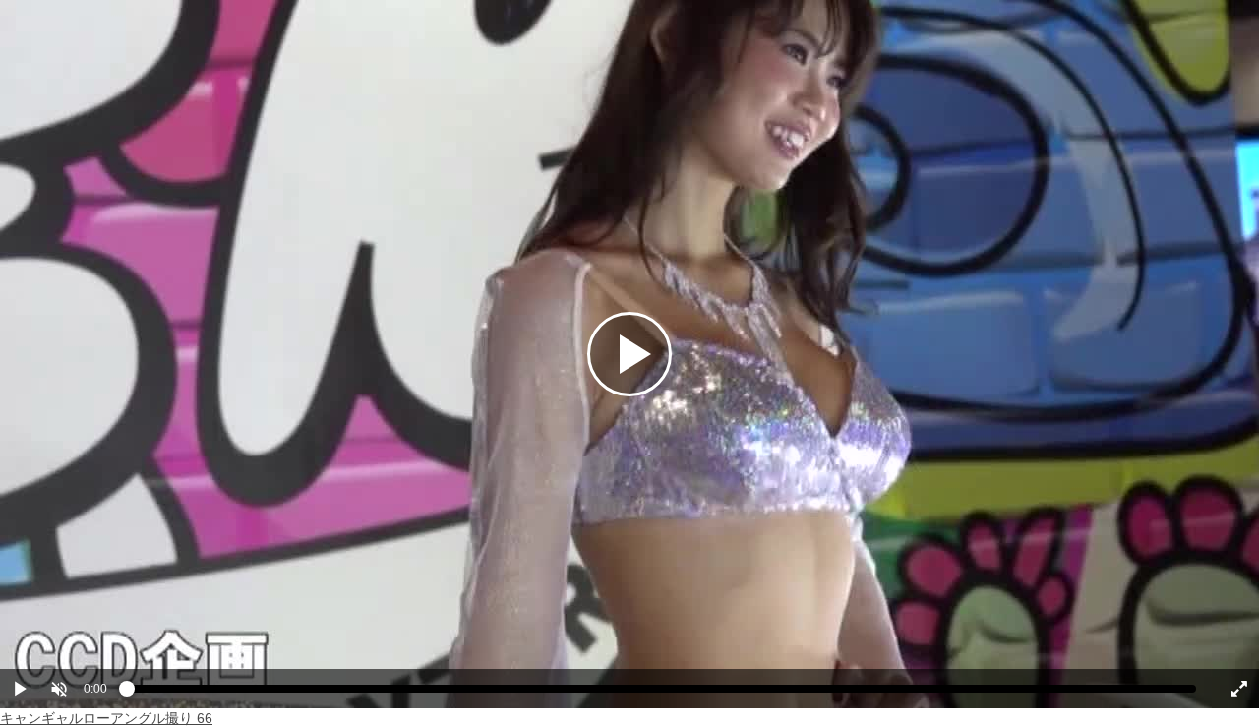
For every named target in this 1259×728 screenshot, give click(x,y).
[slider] (661, 693)
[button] (59, 688)
